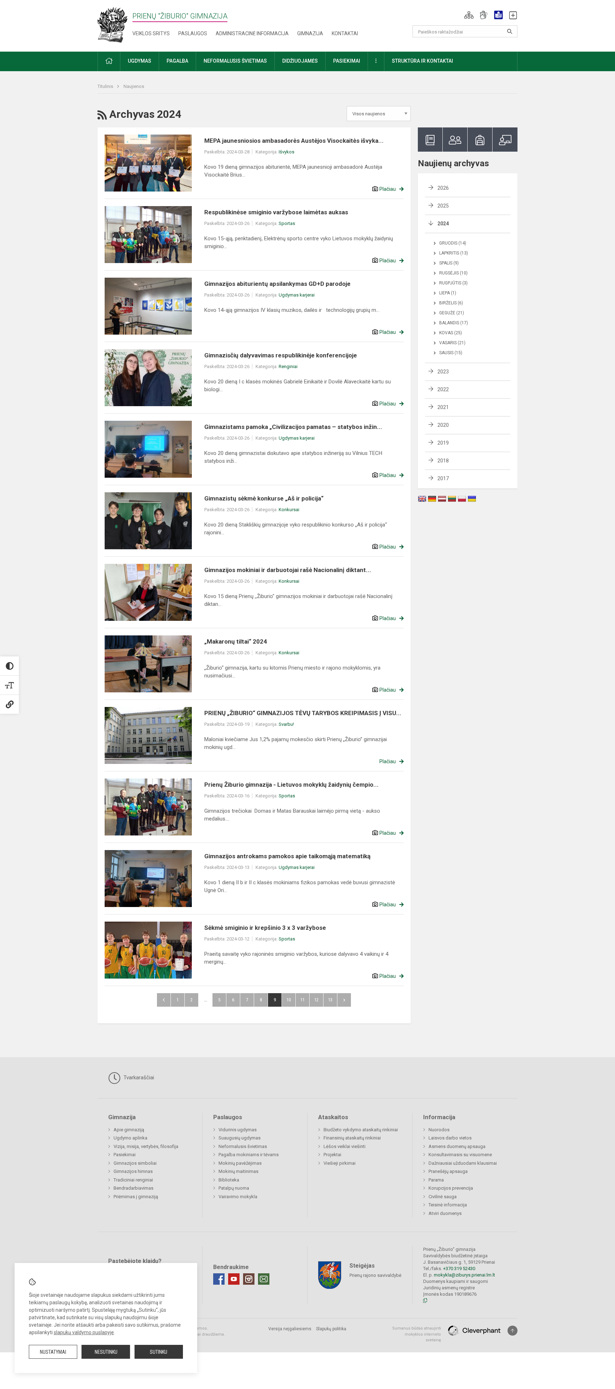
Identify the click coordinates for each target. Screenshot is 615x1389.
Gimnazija (310, 33)
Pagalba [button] (177, 61)
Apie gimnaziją (129, 1129)
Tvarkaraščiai (138, 1077)
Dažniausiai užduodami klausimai (463, 1163)
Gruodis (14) (452, 243)
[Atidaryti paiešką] (509, 31)
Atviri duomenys (445, 1213)
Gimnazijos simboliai (135, 1163)
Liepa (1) (447, 292)
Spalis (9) (449, 263)
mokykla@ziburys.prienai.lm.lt (464, 1275)
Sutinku (158, 1352)
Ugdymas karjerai (297, 295)
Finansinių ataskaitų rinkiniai (352, 1138)
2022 (443, 389)
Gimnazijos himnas (133, 1171)
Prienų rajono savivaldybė (375, 1275)
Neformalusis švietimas (243, 1146)
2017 (443, 478)
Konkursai (289, 509)
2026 (443, 188)
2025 (443, 206)
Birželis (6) (451, 302)
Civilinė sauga (443, 1196)
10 (289, 999)
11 (302, 999)
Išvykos (286, 151)
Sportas (287, 223)
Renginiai (288, 366)
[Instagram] (248, 1279)
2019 (443, 443)
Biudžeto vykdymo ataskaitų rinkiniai (361, 1129)
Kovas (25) (450, 332)
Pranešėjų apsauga (448, 1171)
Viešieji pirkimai (340, 1163)
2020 (443, 425)
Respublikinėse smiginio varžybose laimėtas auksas (276, 212)
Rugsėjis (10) (453, 273)
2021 (443, 407)
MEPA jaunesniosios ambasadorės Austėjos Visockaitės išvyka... (294, 140)
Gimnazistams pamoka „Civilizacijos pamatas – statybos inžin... (293, 426)
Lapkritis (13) (453, 253)
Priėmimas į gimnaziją (136, 1196)
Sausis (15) (450, 352)
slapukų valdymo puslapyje (84, 1332)
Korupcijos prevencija (451, 1188)
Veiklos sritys (151, 33)
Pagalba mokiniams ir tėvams (249, 1154)
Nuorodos (439, 1129)
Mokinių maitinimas (238, 1171)
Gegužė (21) (451, 312)
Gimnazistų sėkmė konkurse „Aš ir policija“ (264, 498)
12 (316, 999)
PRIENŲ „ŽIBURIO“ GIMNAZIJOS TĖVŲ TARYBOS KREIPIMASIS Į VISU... (302, 713)
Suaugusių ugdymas (240, 1138)
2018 (443, 460)
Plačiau (387, 189)
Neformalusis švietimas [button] (235, 61)
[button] (469, 15)
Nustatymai (53, 1352)
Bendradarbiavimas (133, 1188)
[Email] (263, 1279)
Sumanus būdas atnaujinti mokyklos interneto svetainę (416, 1334)
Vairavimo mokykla (238, 1196)
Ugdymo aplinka (130, 1138)
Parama (436, 1180)
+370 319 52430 (459, 1268)
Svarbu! (286, 724)
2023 (443, 371)
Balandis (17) (453, 322)
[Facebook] (219, 1279)
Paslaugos (192, 33)
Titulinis (106, 86)
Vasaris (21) (452, 342)
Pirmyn (344, 1000)
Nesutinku (106, 1352)
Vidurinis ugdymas (238, 1129)
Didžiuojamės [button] (300, 61)
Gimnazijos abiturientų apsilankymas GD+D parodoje (277, 283)
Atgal (163, 1000)
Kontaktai (345, 33)
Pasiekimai (125, 1154)
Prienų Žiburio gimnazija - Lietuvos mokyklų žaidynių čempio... (291, 784)
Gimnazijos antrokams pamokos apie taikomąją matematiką (287, 856)
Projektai (332, 1154)
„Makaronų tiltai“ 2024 (235, 641)
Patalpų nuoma (234, 1188)
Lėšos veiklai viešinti (345, 1146)
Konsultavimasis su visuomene (460, 1154)
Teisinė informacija (448, 1204)
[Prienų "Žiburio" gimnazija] (115, 24)
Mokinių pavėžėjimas (240, 1163)
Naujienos (133, 86)
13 (330, 999)
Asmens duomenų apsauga (457, 1146)
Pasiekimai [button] (346, 61)
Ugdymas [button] (139, 61)
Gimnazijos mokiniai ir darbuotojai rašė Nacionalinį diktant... (287, 569)
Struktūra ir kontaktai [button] (422, 61)
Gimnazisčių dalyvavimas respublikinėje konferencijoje (280, 355)
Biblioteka (229, 1180)
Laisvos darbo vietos (450, 1138)
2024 (443, 223)
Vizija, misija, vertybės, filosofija (146, 1146)
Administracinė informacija (252, 33)
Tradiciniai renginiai (133, 1180)
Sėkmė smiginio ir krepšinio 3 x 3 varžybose (265, 927)
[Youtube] (234, 1279)
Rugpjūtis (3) (453, 283)
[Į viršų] (512, 1331)
